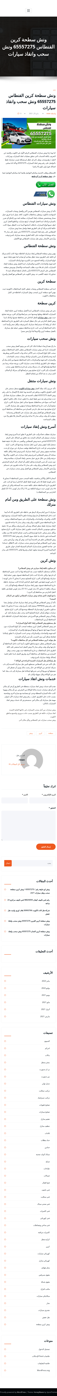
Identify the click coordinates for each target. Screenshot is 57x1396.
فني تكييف (46, 1190)
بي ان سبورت (44, 1069)
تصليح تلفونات (44, 1105)
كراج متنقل (45, 1239)
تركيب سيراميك (44, 1097)
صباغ (48, 1161)
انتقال (8, 863)
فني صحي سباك (43, 1204)
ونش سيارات (43, 317)
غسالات (47, 1175)
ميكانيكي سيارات (43, 1296)
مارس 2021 (45, 1016)
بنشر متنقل (45, 1062)
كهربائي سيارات (44, 1253)
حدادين (47, 1147)
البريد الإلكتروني (49, 794)
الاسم (25, 794)
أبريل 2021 (45, 1009)
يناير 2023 (46, 981)
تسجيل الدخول (44, 1349)
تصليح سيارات (44, 1112)
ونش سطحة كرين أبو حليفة (42, 176)
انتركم (47, 1048)
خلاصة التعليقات (44, 1363)
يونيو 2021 (46, 995)
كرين (54, 89)
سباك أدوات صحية (43, 1154)
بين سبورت (45, 1076)
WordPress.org (43, 1370)
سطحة (50, 733)
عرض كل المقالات (17, 764)
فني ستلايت (45, 1197)
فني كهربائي (45, 1218)
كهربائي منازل (44, 1260)
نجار (48, 1303)
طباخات (47, 1168)
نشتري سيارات (44, 1310)
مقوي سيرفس (44, 1275)
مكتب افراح (45, 1289)
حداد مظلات (45, 1140)
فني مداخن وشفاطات (41, 1225)
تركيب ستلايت (44, 1090)
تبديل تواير (46, 1083)
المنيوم (47, 1041)
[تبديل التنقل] (28, 10)
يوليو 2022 (45, 988)
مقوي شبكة (45, 1282)
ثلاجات (47, 1133)
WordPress (21, 1392)
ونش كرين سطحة (43, 1324)
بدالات (47, 1055)
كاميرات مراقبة (44, 1232)
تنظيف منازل (45, 1126)
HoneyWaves (39, 1392)
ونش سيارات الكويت (27, 388)
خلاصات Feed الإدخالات (41, 1356)
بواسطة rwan (51, 113)
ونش (31, 733)
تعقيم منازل (45, 1119)
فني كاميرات (45, 1211)
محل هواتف (45, 1267)
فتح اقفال (46, 1182)
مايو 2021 (46, 1002)
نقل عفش (46, 1317)
